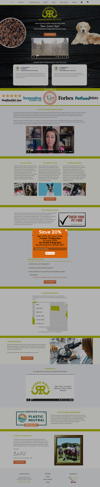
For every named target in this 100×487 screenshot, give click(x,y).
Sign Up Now (50, 253)
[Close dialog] (66, 230)
